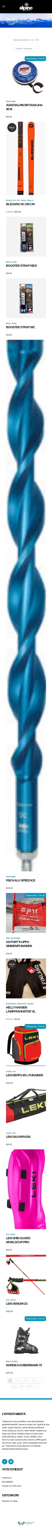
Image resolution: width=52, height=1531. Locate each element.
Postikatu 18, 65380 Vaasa (11, 1486)
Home (8, 22)
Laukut (8, 1071)
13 (29, 1386)
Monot (8, 262)
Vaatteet (30, 1004)
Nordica (15, 1361)
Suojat (14, 262)
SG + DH (16, 200)
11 (14, 1386)
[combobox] (26, 48)
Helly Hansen (11, 1004)
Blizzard (9, 200)
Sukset (23, 200)
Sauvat (13, 1300)
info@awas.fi (6, 1478)
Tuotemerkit (21, 1004)
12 (21, 1386)
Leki (13, 1071)
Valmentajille (11, 101)
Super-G (30, 200)
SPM (7, 938)
